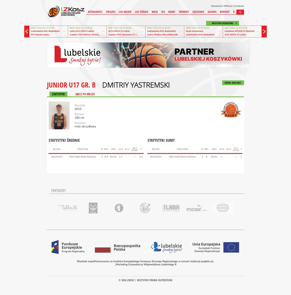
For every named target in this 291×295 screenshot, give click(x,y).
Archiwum (239, 6)
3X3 (163, 12)
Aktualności (95, 12)
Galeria (212, 12)
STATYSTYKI (58, 94)
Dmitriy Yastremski (136, 84)
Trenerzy (184, 12)
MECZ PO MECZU (85, 94)
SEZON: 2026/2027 (233, 82)
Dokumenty (216, 6)
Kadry (171, 12)
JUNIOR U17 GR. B (71, 85)
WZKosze (228, 6)
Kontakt (225, 12)
